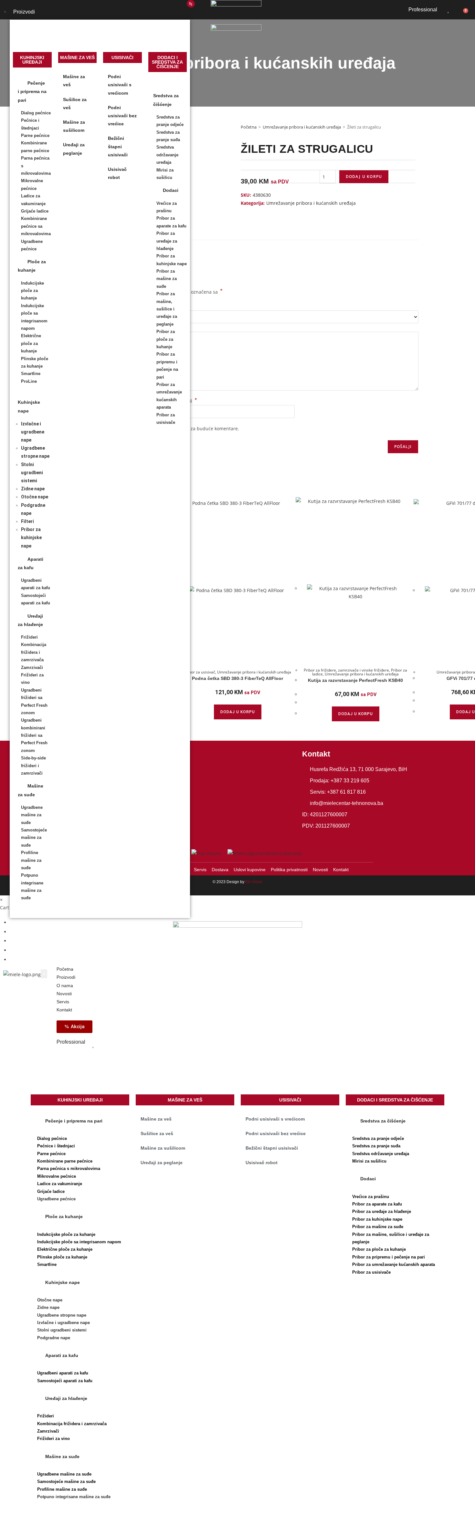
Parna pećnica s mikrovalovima (68, 1168)
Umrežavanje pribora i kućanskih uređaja (237, 63)
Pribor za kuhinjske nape (31, 537)
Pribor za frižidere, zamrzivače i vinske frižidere (346, 670)
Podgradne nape (53, 1337)
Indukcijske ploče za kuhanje (32, 291)
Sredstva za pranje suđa (376, 1145)
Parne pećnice (35, 135)
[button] (32, 91)
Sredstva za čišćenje (383, 1120)
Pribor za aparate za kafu (377, 1204)
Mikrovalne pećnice (56, 1176)
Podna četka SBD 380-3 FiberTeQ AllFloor (237, 678)
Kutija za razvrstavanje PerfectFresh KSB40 (355, 680)
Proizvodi (24, 12)
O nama (22, 922)
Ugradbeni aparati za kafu (62, 1373)
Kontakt (22, 950)
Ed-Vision (253, 882)
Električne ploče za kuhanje (31, 343)
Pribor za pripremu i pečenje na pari (388, 1257)
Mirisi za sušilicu (369, 1161)
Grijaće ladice (34, 211)
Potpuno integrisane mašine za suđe (74, 1496)
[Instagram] (321, 837)
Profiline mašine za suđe (31, 860)
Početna (249, 127)
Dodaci (170, 190)
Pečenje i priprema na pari (32, 91)
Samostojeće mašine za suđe (34, 838)
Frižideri (29, 637)
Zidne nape (33, 488)
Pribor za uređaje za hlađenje (166, 241)
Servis (20, 941)
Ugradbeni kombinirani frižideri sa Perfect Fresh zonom (34, 735)
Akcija (22, 959)
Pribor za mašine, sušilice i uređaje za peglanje (166, 309)
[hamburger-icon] (188, 7)
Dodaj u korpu (364, 176)
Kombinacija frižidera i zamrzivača (33, 652)
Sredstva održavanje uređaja (167, 155)
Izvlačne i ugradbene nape (32, 432)
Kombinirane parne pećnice (64, 1161)
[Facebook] (308, 837)
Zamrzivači (32, 667)
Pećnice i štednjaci (56, 1145)
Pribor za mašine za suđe (166, 279)
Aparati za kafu (61, 1355)
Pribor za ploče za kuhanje (165, 339)
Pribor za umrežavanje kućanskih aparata (393, 1264)
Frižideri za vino (53, 1438)
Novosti (22, 931)
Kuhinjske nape (62, 1282)
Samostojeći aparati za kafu (64, 1380)
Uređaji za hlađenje (66, 1398)
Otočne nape (34, 496)
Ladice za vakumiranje (59, 1183)
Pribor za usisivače (371, 1272)
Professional (422, 9)
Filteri (27, 521)
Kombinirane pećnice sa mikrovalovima (36, 226)
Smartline (30, 373)
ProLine (29, 381)
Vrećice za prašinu (370, 1196)
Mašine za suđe (62, 1456)
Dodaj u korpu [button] (237, 712)
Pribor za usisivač (199, 672)
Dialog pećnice (36, 112)
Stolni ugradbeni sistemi (32, 472)
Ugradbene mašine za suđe (32, 815)
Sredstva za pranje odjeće (378, 1138)
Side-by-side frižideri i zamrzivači (33, 766)
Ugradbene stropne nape (61, 1315)
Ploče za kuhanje (64, 1216)
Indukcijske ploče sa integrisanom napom (79, 1241)
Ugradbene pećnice (56, 1198)
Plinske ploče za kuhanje (62, 1257)
